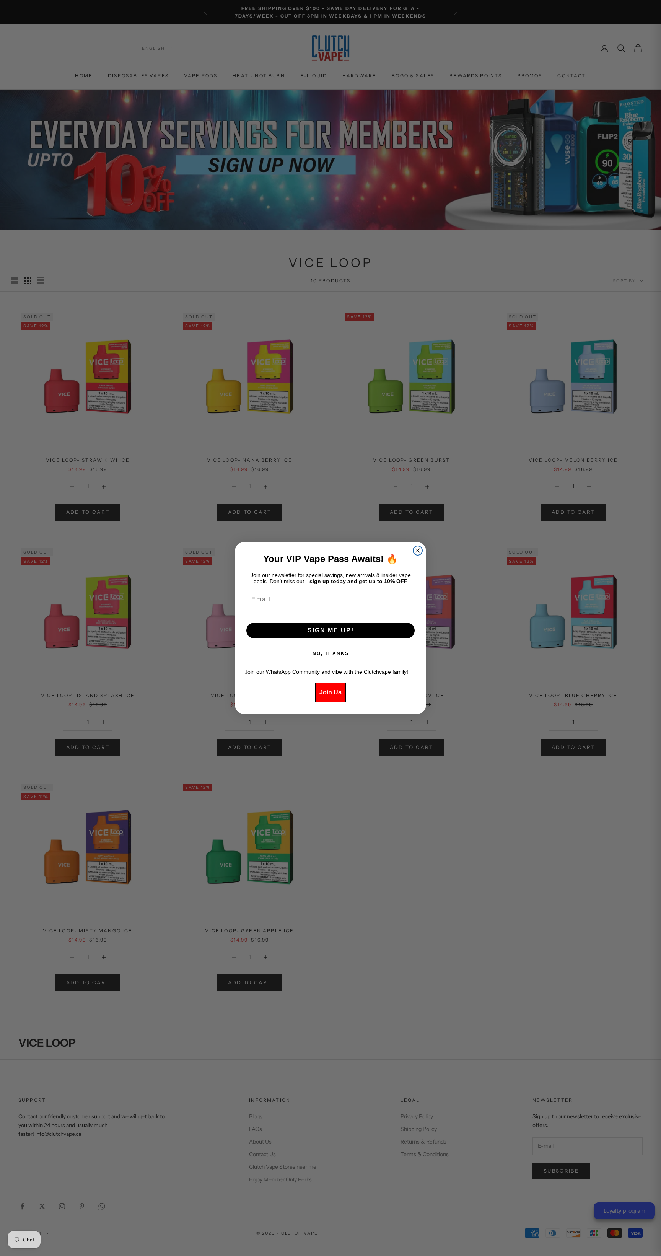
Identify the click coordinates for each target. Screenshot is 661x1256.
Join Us (330, 692)
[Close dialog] (417, 550)
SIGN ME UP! (331, 630)
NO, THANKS (331, 653)
